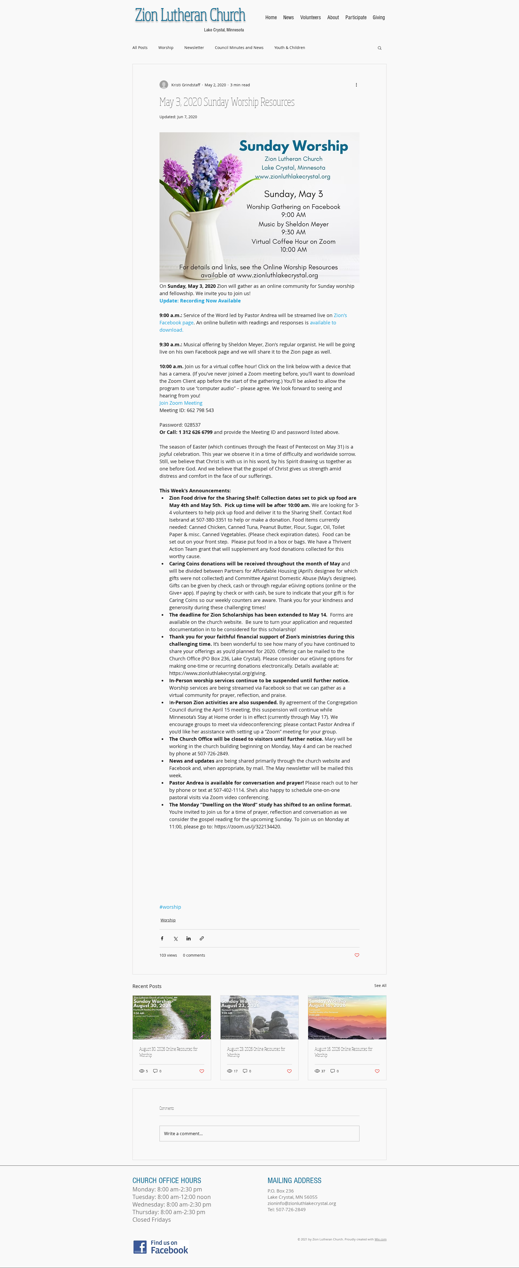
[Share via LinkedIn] (188, 938)
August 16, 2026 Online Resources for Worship (343, 1052)
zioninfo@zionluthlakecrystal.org (302, 1203)
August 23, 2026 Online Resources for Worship (256, 1052)
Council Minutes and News (239, 47)
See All (380, 985)
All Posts (140, 47)
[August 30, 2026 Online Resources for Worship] (172, 1017)
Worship (166, 47)
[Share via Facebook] (162, 938)
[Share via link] (201, 938)
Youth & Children (289, 47)
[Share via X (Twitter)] (175, 938)
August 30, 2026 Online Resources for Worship (168, 1052)
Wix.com (381, 1239)
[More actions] (356, 84)
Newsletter (194, 47)
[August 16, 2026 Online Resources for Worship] (347, 1017)
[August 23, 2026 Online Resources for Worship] (260, 1017)
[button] (379, 47)
